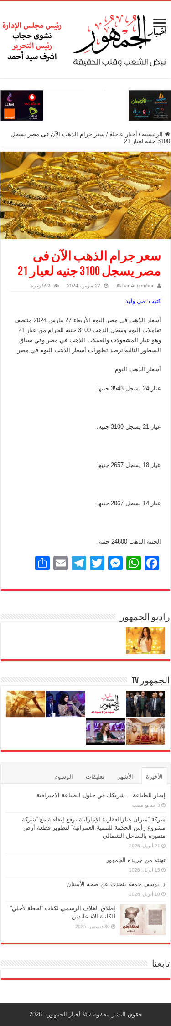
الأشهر (125, 776)
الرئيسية (153, 134)
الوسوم (63, 776)
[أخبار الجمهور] (85, 38)
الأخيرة (154, 776)
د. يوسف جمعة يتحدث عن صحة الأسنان (116, 884)
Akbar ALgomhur (135, 285)
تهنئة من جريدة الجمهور (136, 860)
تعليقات (95, 776)
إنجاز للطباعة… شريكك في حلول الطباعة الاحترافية (101, 795)
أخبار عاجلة (123, 134)
